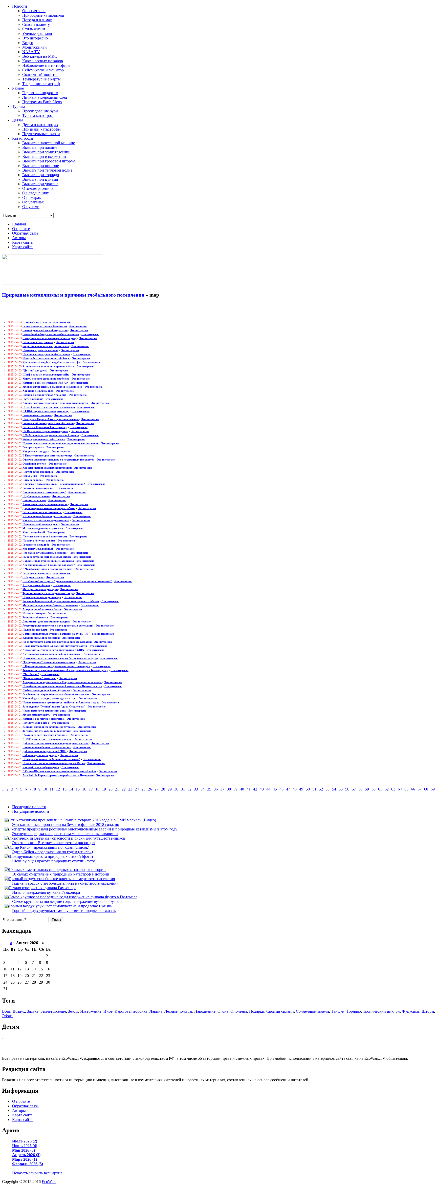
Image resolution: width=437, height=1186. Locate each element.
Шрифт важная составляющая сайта (46, 374)
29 (170, 789)
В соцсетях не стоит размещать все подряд (50, 338)
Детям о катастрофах (40, 124)
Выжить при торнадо (40, 175)
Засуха (32, 1011)
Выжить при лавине (39, 147)
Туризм (18, 106)
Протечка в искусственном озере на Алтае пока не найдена (60, 657)
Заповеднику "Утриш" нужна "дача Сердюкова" (54, 706)
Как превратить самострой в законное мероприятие (56, 402)
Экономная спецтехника (38, 342)
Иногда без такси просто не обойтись (46, 358)
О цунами (30, 206)
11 (51, 789)
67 (420, 789)
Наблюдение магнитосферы (46, 65)
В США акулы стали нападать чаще (46, 410)
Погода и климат (37, 20)
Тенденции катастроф (41, 83)
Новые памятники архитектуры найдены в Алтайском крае (61, 702)
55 (341, 789)
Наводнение (204, 1011)
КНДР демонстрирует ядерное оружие (47, 738)
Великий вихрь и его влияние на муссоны (49, 726)
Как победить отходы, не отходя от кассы (49, 698)
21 (117, 789)
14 (71, 789)
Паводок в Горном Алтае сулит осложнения (51, 419)
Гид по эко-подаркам (40, 93)
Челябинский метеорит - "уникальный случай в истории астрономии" (67, 580)
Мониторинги (34, 47)
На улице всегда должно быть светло (46, 354)
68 (426, 789)
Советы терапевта (34, 500)
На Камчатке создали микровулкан (45, 431)
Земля (73, 1011)
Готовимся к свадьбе (36, 544)
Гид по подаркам (103, 633)
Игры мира (30, 475)
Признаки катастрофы (41, 129)
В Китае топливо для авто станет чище (47, 455)
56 (347, 789)
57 (354, 789)
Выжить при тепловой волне (47, 170)
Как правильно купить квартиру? (44, 491)
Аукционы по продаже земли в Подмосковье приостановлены (62, 682)
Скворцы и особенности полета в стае (47, 746)
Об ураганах (33, 202)
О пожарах (31, 197)
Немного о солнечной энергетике (43, 718)
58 (360, 789)
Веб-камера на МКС (39, 56)
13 (64, 789)
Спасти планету (36, 24)
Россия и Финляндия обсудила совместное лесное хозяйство (61, 601)
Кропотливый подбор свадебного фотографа (51, 362)
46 (281, 789)
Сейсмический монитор (43, 70)
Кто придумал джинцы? (38, 548)
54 (334, 789)
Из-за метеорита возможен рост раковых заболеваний (57, 641)
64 (400, 789)
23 (130, 789)
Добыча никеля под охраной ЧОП (45, 751)
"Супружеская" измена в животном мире (49, 661)
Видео (27, 42)
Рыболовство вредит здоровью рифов (47, 556)
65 (406, 789)
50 (308, 789)
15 (78, 789)
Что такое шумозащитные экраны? (45, 552)
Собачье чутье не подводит (40, 755)
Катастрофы (22, 138)
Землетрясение (53, 1011)
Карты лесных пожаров (42, 61)
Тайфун (337, 1011)
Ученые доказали (37, 33)
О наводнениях (35, 193)
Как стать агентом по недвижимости (46, 520)
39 (235, 789)
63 (393, 789)
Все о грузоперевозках (37, 572)
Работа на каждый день (38, 487)
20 (110, 789)
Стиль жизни (33, 29)
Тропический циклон (381, 1011)
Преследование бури (40, 111)
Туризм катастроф (37, 115)
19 (104, 789)
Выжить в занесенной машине (48, 143)
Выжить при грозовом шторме (48, 161)
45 (275, 789)
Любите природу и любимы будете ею (46, 690)
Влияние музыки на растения (41, 637)
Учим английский (34, 532)
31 (183, 789)
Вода (6, 1011)
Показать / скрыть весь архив (37, 1173)
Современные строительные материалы (48, 560)
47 (288, 789)
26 (150, 789)
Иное (108, 1011)
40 (242, 789)
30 (176, 789)
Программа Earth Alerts (42, 102)
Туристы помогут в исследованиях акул (48, 593)
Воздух (19, 1011)
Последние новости (29, 807)
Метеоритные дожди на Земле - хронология (50, 605)
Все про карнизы (33, 447)
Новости (19, 6)
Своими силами (280, 1011)
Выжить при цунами (40, 179)
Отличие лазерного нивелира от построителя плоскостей (58, 459)
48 (295, 789)
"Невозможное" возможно (39, 678)
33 (196, 789)
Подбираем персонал (36, 495)
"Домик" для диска (35, 370)
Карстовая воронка (131, 1011)
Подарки (256, 1011)
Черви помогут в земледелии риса (44, 710)
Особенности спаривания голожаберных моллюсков (56, 694)
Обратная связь (25, 233)
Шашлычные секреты (37, 321)
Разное (18, 88)
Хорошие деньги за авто (38, 390)
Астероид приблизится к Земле (42, 609)
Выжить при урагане (40, 184)
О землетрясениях (37, 188)
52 (321, 789)
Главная (19, 224)
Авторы (19, 238)
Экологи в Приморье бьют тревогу (45, 427)
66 (413, 789)
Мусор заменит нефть (36, 714)
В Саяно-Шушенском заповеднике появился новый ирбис (59, 771)
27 (157, 789)
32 (189, 789)
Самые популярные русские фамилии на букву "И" (56, 633)
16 (84, 789)
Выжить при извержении (44, 156)
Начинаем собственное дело (40, 524)
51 (314, 789)
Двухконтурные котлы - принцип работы (49, 508)
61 (380, 789)
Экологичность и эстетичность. (42, 512)
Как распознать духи (36, 451)
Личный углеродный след (44, 97)
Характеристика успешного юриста (45, 504)
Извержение (90, 1011)
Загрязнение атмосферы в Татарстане (47, 730)
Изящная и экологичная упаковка (44, 394)
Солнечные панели (312, 1011)
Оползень (238, 1011)
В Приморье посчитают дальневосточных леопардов (56, 666)
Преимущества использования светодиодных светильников (61, 443)
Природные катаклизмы (43, 15)
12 (58, 789)
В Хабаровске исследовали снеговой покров (51, 435)
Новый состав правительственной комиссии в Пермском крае (62, 686)
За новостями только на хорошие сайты (48, 366)
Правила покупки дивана (39, 540)
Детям (17, 120)
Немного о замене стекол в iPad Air (45, 382)
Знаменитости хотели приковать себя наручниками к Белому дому (65, 670)
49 (301, 789)
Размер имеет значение (37, 415)
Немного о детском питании (40, 350)
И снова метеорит (34, 613)
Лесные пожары (178, 1011)
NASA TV (31, 52)
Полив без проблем (35, 629)
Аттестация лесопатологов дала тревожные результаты (58, 625)
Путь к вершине (33, 398)
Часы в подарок (33, 479)
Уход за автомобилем (36, 585)
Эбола (7, 1016)
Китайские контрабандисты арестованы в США (53, 649)
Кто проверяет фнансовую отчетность (47, 516)
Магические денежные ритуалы (43, 528)
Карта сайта (22, 242)
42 (255, 789)
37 (222, 789)
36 (216, 789)
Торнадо (353, 1011)
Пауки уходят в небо (36, 722)
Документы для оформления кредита (46, 621)
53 (327, 789)
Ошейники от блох (34, 463)
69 (433, 789)
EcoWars (49, 1181)
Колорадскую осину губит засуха (44, 439)
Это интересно (35, 38)
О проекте (21, 228)
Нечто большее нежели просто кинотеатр (49, 406)
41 (249, 789)
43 (262, 789)
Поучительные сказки (41, 134)
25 (143, 789)
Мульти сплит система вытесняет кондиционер (52, 386)
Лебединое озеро (33, 576)
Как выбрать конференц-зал (41, 767)
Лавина (155, 1011)
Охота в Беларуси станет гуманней (45, 734)
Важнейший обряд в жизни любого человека (51, 334)
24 (137, 789)
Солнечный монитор (40, 74)
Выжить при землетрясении (46, 152)
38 (229, 789)
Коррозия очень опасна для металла (46, 346)
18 (97, 789)
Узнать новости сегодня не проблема (46, 378)
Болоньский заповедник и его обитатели (48, 423)
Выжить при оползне (40, 165)
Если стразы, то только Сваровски (45, 325)
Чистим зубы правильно (38, 471)
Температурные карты (41, 79)
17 (91, 789)
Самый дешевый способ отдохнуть (45, 329)
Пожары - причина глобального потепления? (51, 759)
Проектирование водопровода (42, 597)
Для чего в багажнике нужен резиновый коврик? (54, 483)
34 (203, 789)
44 (268, 789)
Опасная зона (34, 11)
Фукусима (411, 1011)
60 (374, 789)
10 (45, 789)
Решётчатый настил (35, 617)
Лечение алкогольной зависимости (45, 536)
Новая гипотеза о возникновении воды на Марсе (54, 763)
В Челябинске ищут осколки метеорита (47, 568)
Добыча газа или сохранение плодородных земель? (56, 742)
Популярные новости (30, 811)
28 (163, 789)
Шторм (428, 1011)
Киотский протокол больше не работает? (49, 564)
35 (209, 789)
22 (124, 789)
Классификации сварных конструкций (47, 467)
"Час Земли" (31, 674)
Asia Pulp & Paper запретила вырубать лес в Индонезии (58, 775)
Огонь (222, 1011)
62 (387, 789)
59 (367, 789)
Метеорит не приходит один (40, 589)
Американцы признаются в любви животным (51, 653)
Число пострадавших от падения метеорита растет (55, 645)
